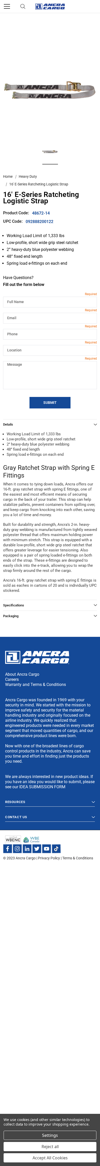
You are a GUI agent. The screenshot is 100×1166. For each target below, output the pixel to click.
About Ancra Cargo (22, 674)
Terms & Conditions (77, 858)
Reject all (50, 1146)
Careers (12, 679)
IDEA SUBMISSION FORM (42, 786)
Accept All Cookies (50, 1158)
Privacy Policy (49, 858)
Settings (50, 1135)
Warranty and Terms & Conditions (35, 684)
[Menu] (7, 6)
